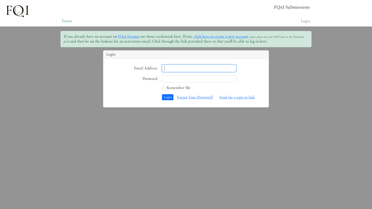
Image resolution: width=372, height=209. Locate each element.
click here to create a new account (221, 36)
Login (305, 21)
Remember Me (178, 88)
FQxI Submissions (292, 7)
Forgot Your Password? (195, 97)
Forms (67, 21)
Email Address (145, 68)
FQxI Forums (128, 36)
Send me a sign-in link (237, 97)
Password (150, 78)
